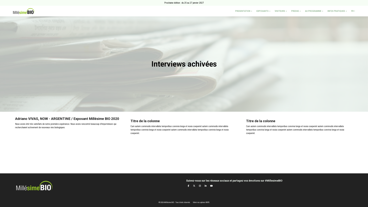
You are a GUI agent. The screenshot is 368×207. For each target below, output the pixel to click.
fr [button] (352, 11)
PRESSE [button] (295, 11)
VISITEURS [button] (280, 11)
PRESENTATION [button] (243, 11)
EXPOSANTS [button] (262, 11)
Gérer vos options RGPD (201, 202)
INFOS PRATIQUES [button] (336, 11)
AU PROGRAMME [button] (313, 11)
